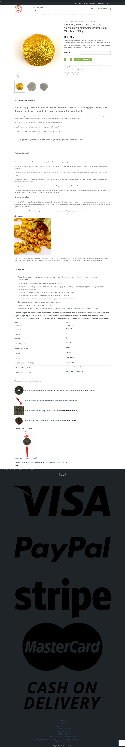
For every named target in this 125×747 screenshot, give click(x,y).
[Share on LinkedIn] (78, 73)
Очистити (108, 50)
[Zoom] (17, 77)
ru (107, 3)
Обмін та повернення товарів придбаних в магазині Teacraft (62, 739)
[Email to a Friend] (72, 73)
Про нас (74, 3)
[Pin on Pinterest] (75, 73)
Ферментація (70, 372)
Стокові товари (62, 731)
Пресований (70, 357)
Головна (67, 21)
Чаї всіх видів (62, 723)
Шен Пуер (82, 21)
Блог (80, 3)
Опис (16, 100)
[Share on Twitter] (68, 73)
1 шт (67, 328)
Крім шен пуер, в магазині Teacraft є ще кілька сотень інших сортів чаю (44, 313)
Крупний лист (70, 362)
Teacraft (68, 343)
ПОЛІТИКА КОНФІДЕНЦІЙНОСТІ (62, 737)
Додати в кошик (83, 59)
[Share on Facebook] (65, 73)
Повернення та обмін (89, 3)
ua (110, 3)
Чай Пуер (74, 21)
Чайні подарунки (62, 729)
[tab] (16, 101)
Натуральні (69, 367)
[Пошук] (35, 10)
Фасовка (67, 52)
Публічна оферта (62, 742)
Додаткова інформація (27, 100)
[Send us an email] (64, 474)
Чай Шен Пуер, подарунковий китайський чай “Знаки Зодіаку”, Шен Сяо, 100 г (41, 462)
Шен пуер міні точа (93, 21)
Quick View (19, 467)
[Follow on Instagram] (60, 474)
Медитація (62, 734)
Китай (68, 347)
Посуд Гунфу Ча (62, 726)
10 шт (71, 328)
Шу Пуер (68, 352)
